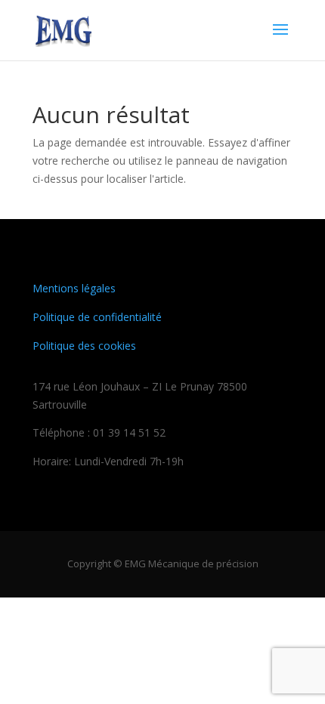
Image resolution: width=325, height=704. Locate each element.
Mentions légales (74, 288)
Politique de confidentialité (97, 317)
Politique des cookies (84, 345)
